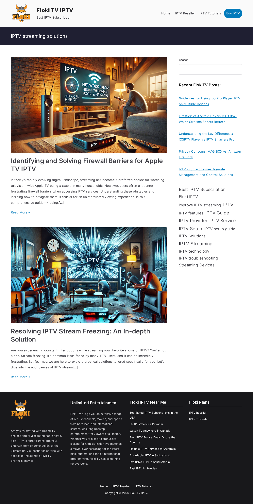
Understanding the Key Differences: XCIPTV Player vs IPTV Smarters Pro (206, 136)
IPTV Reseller (185, 13)
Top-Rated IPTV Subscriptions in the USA (154, 415)
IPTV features (191, 213)
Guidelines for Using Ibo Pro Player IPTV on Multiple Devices (209, 101)
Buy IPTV (233, 13)
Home (165, 13)
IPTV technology (194, 251)
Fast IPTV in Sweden (143, 468)
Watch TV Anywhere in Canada (150, 430)
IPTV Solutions (192, 236)
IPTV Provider (193, 220)
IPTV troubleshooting (198, 258)
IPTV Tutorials (210, 13)
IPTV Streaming (195, 243)
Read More (19, 212)
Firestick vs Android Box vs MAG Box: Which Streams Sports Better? (208, 119)
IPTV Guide (217, 212)
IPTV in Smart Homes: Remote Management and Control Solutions (206, 172)
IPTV (228, 205)
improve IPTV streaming (200, 205)
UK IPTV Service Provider (146, 424)
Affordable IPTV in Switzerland (150, 455)
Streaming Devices (196, 265)
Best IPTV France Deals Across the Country (152, 440)
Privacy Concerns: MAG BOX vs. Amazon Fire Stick (210, 154)
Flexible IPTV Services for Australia (153, 448)
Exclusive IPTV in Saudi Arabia (150, 461)
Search (184, 59)
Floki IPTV (188, 196)
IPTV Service (222, 220)
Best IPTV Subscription (202, 189)
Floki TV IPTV (55, 10)
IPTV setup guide (219, 229)
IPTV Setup (190, 228)
